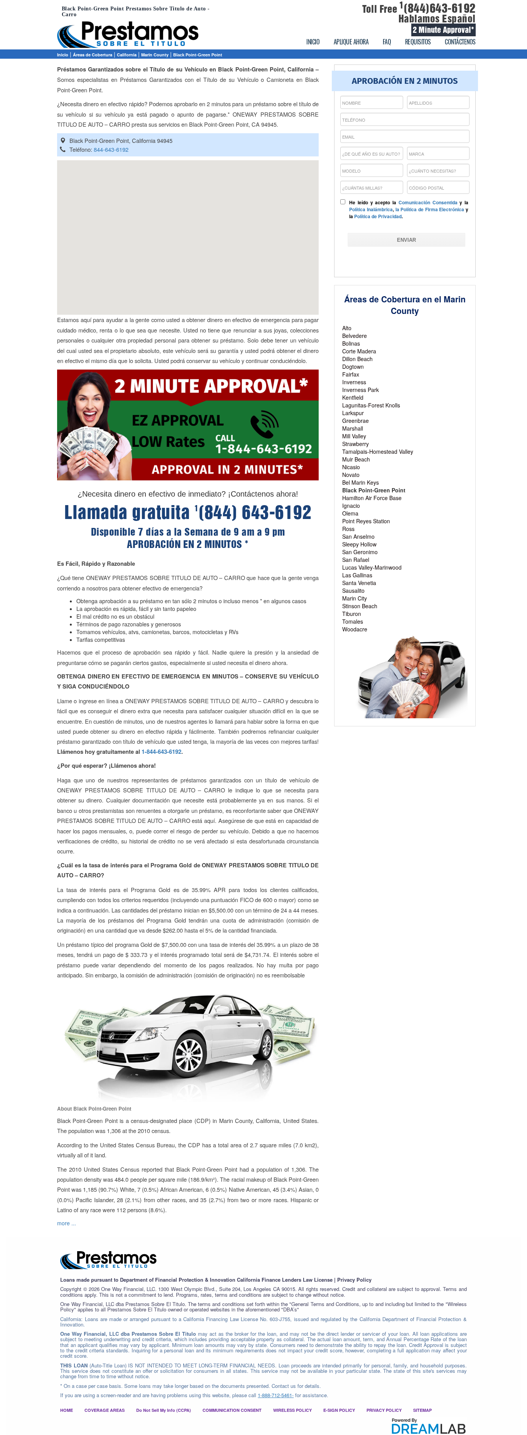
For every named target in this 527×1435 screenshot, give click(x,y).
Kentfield (352, 397)
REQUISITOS (418, 41)
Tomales (352, 621)
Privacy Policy (354, 1279)
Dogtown (353, 366)
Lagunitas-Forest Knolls (371, 405)
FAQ (387, 41)
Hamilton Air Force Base (372, 498)
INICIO (312, 41)
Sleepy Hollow (359, 544)
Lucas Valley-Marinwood (372, 567)
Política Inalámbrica (371, 209)
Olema (350, 513)
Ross (348, 529)
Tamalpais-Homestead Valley (377, 451)
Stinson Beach (359, 606)
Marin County (155, 55)
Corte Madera (359, 351)
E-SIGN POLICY (339, 1410)
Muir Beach (356, 459)
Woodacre (354, 629)
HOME (66, 1410)
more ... (66, 1223)
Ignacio (351, 505)
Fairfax (350, 374)
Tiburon (351, 613)
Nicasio (351, 467)
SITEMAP (422, 1410)
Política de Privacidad (378, 216)
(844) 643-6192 (253, 512)
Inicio (62, 55)
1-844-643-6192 (161, 752)
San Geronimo (360, 552)
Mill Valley (354, 436)
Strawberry (355, 444)
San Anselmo (358, 536)
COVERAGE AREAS (104, 1410)
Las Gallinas (357, 575)
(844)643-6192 (437, 8)
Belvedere (354, 335)
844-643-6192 (111, 149)
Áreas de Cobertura (92, 55)
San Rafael (355, 559)
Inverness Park (360, 390)
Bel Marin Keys (360, 482)
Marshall (352, 428)
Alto (346, 328)
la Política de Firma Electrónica (430, 209)
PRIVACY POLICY (384, 1410)
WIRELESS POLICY (292, 1410)
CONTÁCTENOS (460, 41)
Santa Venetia (359, 583)
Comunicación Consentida (428, 202)
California (127, 55)
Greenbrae (355, 420)
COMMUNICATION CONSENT (232, 1410)
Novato (351, 474)
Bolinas (351, 343)
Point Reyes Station (366, 521)
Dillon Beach (357, 359)
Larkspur (353, 413)
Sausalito (353, 590)
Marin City (354, 598)
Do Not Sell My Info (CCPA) (163, 1410)
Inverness (354, 382)
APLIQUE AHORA (351, 41)
